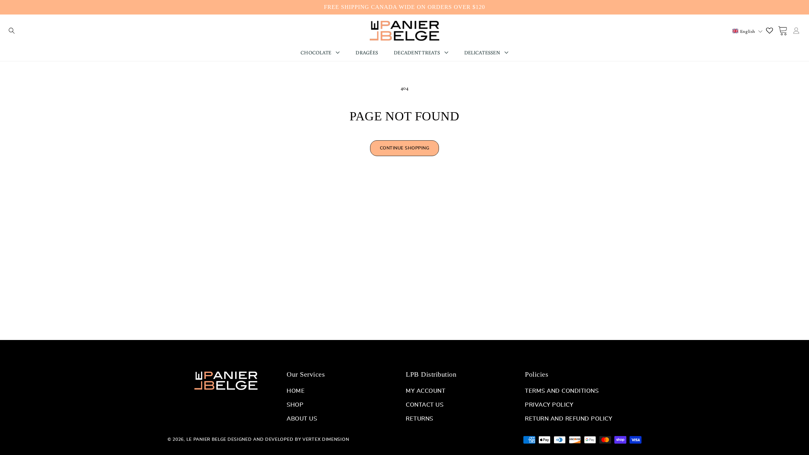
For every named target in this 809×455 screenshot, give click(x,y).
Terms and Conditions (562, 391)
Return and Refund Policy (568, 419)
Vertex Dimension (325, 439)
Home (296, 391)
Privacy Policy (549, 405)
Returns (419, 419)
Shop (295, 405)
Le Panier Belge (206, 439)
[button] (12, 31)
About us (302, 419)
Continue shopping (404, 148)
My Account (425, 391)
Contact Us (424, 405)
